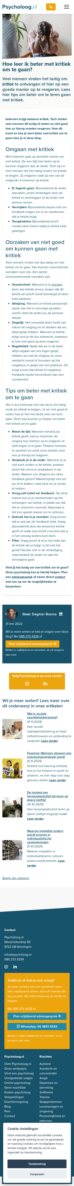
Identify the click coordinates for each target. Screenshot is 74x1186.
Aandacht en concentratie (48, 1071)
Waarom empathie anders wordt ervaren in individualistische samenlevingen (45, 837)
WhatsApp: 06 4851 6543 (38, 1026)
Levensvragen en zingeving (51, 1109)
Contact (9, 1116)
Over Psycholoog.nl (17, 1064)
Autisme (45, 1064)
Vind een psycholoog (19, 1073)
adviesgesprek (22, 577)
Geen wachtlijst (15, 1087)
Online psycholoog (17, 1083)
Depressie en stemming (48, 1085)
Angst (43, 1078)
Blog (7, 1106)
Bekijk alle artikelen (15, 878)
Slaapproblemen (50, 1101)
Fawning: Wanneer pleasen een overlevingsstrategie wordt (49, 755)
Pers (7, 1111)
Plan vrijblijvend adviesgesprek (31, 644)
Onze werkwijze (15, 1068)
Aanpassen (37, 1174)
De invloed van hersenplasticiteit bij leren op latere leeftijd (47, 796)
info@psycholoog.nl (18, 954)
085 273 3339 (28, 636)
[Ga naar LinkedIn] (46, 683)
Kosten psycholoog (17, 1092)
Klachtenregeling (16, 1101)
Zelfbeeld (46, 1092)
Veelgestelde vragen (18, 1078)
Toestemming (37, 1163)
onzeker (57, 284)
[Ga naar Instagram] (28, 683)
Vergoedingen (14, 1097)
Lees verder (49, 741)
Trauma (44, 1097)
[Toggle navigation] (67, 7)
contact (60, 577)
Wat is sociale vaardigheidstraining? (42, 715)
